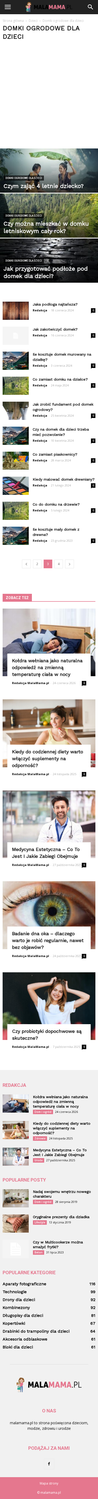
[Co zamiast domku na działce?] (16, 386)
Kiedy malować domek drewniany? (64, 479)
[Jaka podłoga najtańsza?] (16, 311)
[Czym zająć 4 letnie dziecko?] (49, 179)
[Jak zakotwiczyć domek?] (16, 336)
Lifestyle (39, 1222)
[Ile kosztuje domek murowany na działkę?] (16, 361)
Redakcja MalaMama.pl (30, 683)
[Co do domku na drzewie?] (16, 511)
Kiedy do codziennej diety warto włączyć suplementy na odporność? (47, 758)
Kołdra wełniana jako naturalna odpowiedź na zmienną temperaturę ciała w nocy (47, 667)
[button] (90, 7)
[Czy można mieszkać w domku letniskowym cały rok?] (49, 224)
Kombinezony (16, 1307)
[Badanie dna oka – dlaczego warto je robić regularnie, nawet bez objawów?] (49, 915)
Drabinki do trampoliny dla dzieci (36, 1331)
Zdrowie (39, 1138)
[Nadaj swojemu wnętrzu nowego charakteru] (16, 1198)
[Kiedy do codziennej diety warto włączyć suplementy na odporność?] (49, 733)
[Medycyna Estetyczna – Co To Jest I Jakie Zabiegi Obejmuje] (49, 824)
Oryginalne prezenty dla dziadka (61, 1217)
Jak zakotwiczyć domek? (55, 329)
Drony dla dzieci (19, 1299)
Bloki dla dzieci (18, 1346)
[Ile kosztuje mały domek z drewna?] (16, 536)
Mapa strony (49, 1483)
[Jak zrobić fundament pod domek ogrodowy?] (16, 411)
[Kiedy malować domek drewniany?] (16, 486)
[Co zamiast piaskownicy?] (16, 461)
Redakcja (40, 310)
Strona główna (13, 20)
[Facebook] (49, 1464)
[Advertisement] (49, 92)
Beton (38, 1252)
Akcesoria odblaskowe (25, 1339)
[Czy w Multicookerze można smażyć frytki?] (16, 1249)
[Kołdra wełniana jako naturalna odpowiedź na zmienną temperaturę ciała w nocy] (49, 642)
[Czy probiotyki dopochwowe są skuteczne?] (49, 1006)
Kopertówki (14, 1323)
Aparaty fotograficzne (24, 1283)
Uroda (38, 1160)
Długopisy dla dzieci (23, 1315)
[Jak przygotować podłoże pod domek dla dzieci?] (49, 269)
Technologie (15, 1291)
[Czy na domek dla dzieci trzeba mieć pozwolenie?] (16, 436)
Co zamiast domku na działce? (60, 379)
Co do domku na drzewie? (56, 504)
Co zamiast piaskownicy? (55, 454)
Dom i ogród (42, 1112)
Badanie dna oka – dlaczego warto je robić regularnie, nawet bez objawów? (48, 940)
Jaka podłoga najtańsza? (55, 304)
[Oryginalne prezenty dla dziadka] (16, 1223)
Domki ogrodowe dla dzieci (23, 178)
